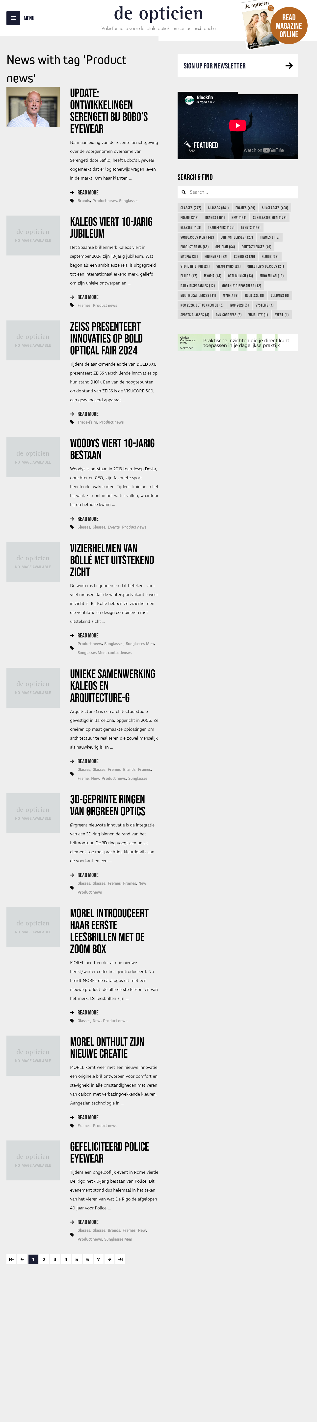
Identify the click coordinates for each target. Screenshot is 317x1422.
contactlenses (120, 652)
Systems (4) (265, 305)
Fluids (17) (189, 276)
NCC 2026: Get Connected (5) (202, 305)
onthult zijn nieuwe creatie (107, 1047)
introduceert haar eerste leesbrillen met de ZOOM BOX (109, 931)
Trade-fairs (87, 422)
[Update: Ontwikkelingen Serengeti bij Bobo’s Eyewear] (33, 107)
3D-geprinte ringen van (107, 805)
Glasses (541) (218, 208)
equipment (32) (216, 256)
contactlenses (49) (256, 247)
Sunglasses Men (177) (270, 217)
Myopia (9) (230, 295)
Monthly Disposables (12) (241, 286)
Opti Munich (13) (240, 276)
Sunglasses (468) (275, 208)
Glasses (84, 527)
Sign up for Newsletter (215, 65)
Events (114, 527)
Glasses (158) (191, 227)
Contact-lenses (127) (237, 237)
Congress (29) (244, 256)
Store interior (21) (195, 266)
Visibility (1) (258, 315)
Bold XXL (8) (254, 295)
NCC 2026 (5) (239, 305)
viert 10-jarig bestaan (112, 449)
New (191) (239, 217)
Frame (83, 778)
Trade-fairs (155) (221, 227)
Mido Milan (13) (272, 276)
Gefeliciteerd (109, 1152)
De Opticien (159, 12)
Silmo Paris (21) (228, 266)
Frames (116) (270, 237)
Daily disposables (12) (198, 286)
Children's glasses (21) (265, 266)
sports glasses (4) (195, 315)
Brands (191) (215, 217)
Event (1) (282, 315)
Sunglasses (128, 200)
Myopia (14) (212, 276)
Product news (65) (195, 247)
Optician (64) (225, 247)
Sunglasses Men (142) (197, 237)
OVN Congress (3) (229, 315)
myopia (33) (189, 256)
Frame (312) (190, 217)
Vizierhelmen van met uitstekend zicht (112, 560)
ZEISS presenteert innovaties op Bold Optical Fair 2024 (106, 338)
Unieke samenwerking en (112, 685)
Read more (88, 192)
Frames (84, 305)
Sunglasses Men (140, 643)
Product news (104, 200)
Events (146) (251, 227)
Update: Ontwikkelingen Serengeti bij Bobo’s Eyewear (109, 110)
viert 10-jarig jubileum (111, 227)
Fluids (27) (270, 256)
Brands (84, 200)
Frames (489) (245, 208)
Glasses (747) (191, 208)
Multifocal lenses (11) (198, 295)
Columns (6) (280, 295)
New (95, 778)
